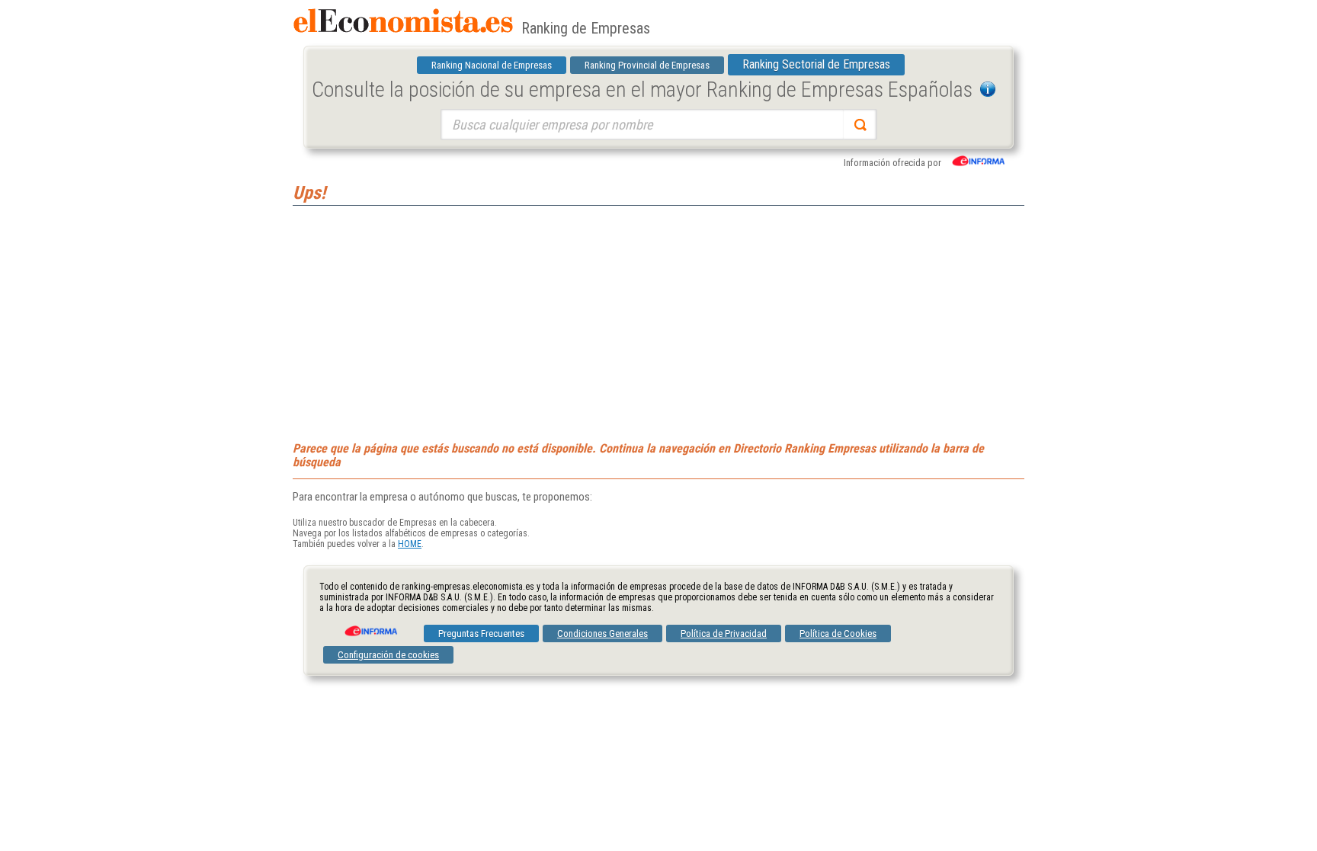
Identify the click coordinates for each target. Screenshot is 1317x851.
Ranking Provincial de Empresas (647, 65)
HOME (409, 544)
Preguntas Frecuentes (481, 633)
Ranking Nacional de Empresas (491, 65)
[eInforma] (369, 625)
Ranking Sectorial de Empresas (816, 64)
